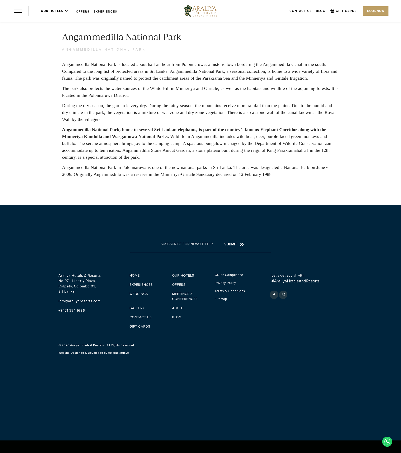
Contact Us (300, 11)
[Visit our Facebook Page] (274, 295)
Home (134, 275)
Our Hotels (183, 275)
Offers (82, 11)
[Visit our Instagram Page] (283, 295)
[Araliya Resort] (38, 11)
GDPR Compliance (229, 275)
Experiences (105, 11)
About (178, 308)
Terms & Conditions (230, 291)
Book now (375, 11)
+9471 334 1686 (71, 310)
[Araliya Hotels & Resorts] (200, 11)
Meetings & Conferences (185, 296)
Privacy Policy (225, 283)
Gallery (137, 308)
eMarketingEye (118, 353)
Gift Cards (346, 11)
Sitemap (221, 299)
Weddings (138, 294)
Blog (320, 11)
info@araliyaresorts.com (79, 301)
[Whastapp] (388, 442)
